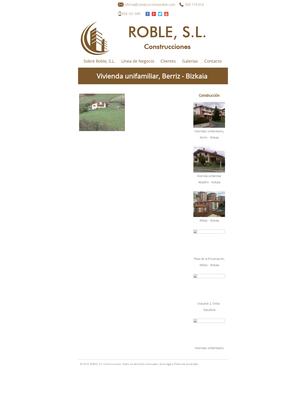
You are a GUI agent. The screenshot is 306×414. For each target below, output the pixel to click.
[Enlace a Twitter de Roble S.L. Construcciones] (160, 13)
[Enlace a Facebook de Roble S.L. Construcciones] (147, 13)
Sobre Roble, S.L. (99, 61)
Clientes (168, 61)
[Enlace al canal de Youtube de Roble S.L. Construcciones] (166, 13)
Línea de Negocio (137, 61)
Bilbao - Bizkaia (209, 220)
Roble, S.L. (167, 32)
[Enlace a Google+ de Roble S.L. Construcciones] (154, 13)
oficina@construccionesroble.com (150, 4)
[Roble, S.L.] (102, 53)
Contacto (213, 61)
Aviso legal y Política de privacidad (178, 364)
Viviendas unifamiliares (209, 348)
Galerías (190, 61)
